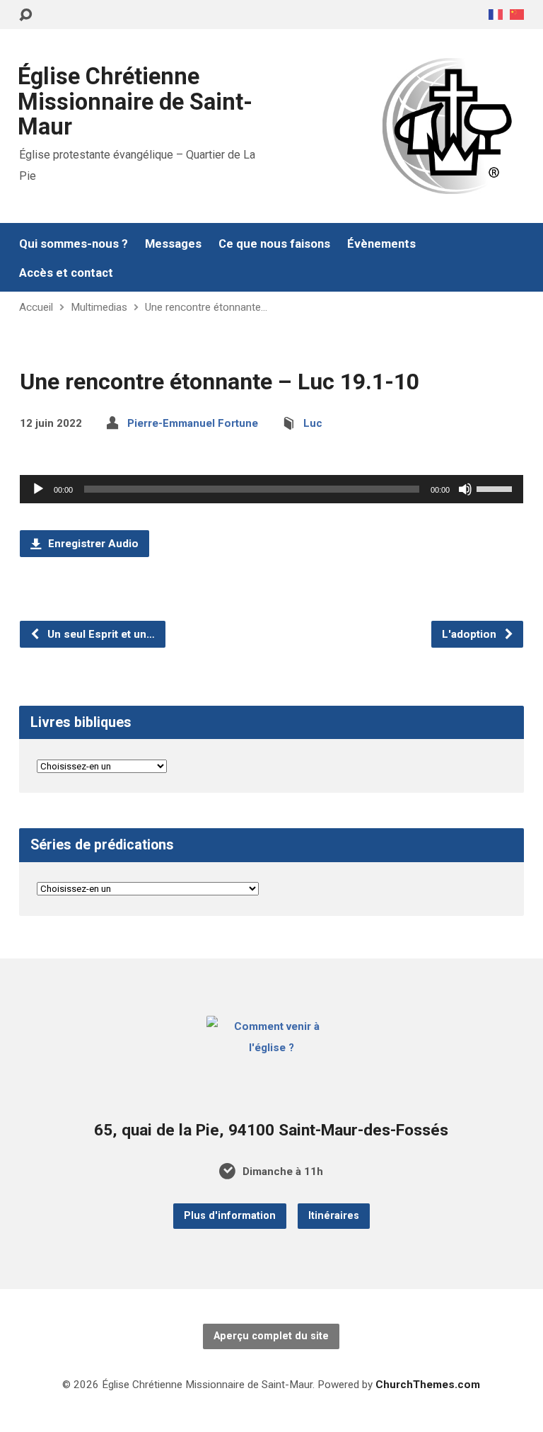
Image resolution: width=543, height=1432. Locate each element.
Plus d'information (230, 1216)
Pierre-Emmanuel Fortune (192, 423)
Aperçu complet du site (271, 1336)
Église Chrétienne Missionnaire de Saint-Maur (135, 101)
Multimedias (99, 307)
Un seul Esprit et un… (100, 634)
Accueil (36, 307)
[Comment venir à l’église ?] (271, 1047)
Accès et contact (66, 273)
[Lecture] (38, 489)
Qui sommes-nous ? (73, 244)
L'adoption (470, 634)
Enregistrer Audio (92, 543)
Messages (173, 244)
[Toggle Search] (25, 15)
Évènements (381, 244)
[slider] (496, 487)
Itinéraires (333, 1216)
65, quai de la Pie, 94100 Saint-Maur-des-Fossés (271, 1130)
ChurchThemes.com (427, 1384)
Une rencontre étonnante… (206, 307)
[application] (271, 489)
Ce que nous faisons (274, 244)
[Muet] (465, 489)
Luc (312, 423)
